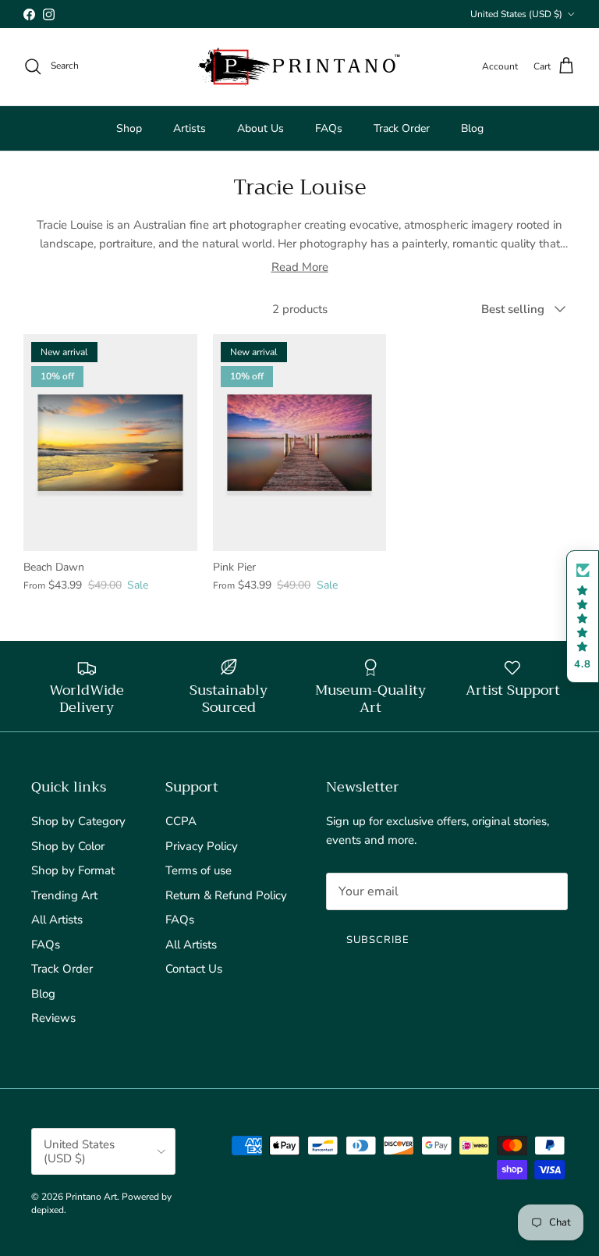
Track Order (402, 128)
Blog (472, 128)
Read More (299, 267)
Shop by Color (68, 846)
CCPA (181, 821)
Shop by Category (78, 821)
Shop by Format (73, 870)
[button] (582, 617)
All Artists (57, 919)
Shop (129, 128)
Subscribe (377, 940)
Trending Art (64, 895)
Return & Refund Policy (226, 895)
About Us (260, 128)
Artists (189, 128)
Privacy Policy (201, 846)
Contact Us (193, 969)
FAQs (328, 128)
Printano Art (91, 1196)
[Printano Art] (299, 67)
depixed (47, 1210)
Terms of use (198, 870)
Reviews (53, 1018)
